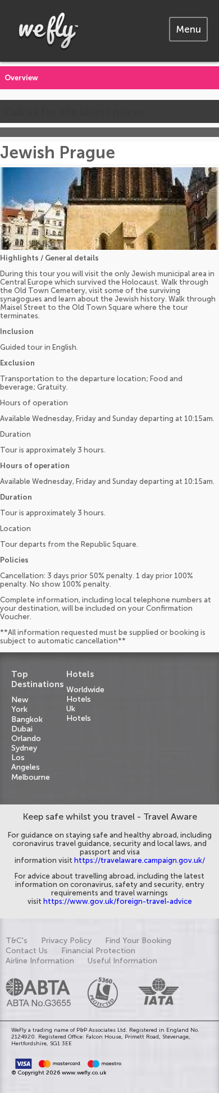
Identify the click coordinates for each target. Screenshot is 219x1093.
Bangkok (27, 719)
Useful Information (122, 961)
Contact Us (27, 950)
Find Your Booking (138, 940)
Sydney (24, 748)
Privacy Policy (66, 940)
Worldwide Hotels (85, 694)
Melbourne (30, 777)
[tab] (188, 29)
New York (19, 704)
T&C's (17, 940)
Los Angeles (25, 762)
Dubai (22, 729)
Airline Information (40, 961)
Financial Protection (98, 950)
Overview (21, 78)
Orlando (26, 738)
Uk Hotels (78, 713)
